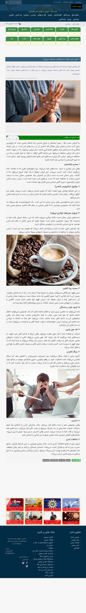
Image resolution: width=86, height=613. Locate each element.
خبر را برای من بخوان (72, 137)
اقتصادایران (58, 15)
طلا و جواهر (42, 15)
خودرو (50, 15)
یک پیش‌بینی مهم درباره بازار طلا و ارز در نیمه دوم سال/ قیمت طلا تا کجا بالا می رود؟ (33, 508)
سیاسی (33, 15)
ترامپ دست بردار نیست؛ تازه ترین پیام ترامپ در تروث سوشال (52, 522)
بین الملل (66, 15)
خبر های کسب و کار (45, 570)
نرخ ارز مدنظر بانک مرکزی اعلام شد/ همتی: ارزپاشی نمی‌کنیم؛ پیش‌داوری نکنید (15, 508)
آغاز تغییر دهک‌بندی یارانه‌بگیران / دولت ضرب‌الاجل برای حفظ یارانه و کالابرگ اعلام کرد (15, 522)
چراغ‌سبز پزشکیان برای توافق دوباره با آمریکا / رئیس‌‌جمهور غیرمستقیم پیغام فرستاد (33, 522)
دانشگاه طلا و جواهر (45, 561)
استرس (68, 460)
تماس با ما (57, 2)
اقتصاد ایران (75, 542)
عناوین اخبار (75, 537)
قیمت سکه (49, 572)
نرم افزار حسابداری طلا (45, 564)
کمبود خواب (46, 460)
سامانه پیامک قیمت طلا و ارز (42, 550)
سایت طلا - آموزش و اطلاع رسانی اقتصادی (43, 11)
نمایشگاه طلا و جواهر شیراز (43, 559)
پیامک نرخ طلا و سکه (45, 567)
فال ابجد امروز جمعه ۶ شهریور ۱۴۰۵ (52, 509)
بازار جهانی (75, 540)
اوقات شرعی (48, 540)
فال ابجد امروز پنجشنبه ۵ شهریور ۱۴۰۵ (71, 522)
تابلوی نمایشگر (68, 2)
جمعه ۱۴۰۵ (11, 23)
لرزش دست (61, 460)
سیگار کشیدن (54, 460)
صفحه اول (75, 15)
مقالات (50, 548)
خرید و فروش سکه (46, 556)
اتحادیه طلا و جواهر (46, 553)
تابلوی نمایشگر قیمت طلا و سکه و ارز (43, 544)
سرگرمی (26, 15)
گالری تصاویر (48, 537)
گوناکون (76, 548)
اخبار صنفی (75, 545)
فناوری (11, 15)
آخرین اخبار (49, 575)
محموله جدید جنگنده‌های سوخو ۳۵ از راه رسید (71, 509)
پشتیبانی (78, 2)
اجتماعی (76, 19)
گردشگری (62, 19)
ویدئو (69, 19)
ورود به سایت (76, 6)
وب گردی (18, 15)
